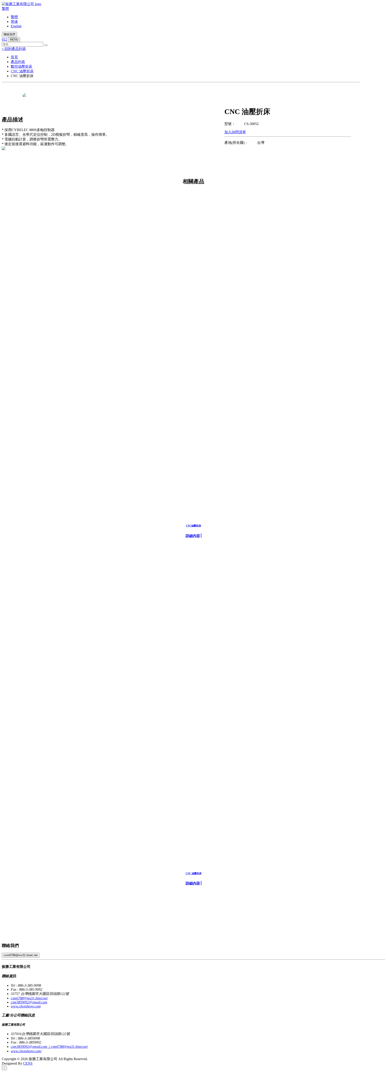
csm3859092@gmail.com (29, 1002)
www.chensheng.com (26, 1006)
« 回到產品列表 (14, 49)
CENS (27, 1063)
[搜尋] (46, 45)
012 (4, 39)
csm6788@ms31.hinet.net (21, 955)
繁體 (5, 9)
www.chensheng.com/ (26, 1051)
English (16, 26)
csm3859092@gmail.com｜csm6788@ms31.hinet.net (49, 1046)
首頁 (14, 57)
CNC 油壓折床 (22, 71)
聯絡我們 (9, 34)
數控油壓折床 (21, 66)
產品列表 (18, 62)
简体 (14, 22)
